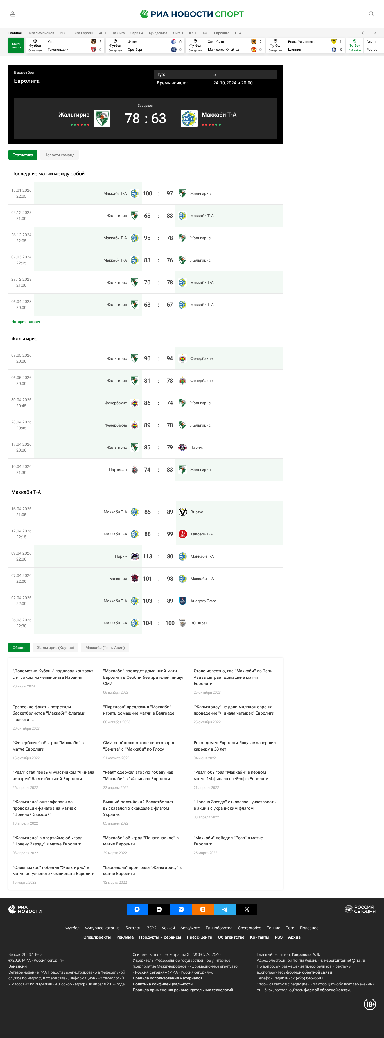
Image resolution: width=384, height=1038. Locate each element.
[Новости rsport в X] (246, 909)
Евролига (221, 33)
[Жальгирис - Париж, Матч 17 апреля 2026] (75, 125)
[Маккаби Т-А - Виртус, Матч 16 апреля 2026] (203, 125)
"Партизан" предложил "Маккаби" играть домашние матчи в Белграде (138, 710)
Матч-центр (16, 45)
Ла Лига (118, 33)
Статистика (23, 155)
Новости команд (59, 155)
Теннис (273, 927)
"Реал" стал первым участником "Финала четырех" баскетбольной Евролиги (53, 775)
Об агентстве (231, 937)
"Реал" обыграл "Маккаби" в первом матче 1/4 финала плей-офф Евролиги (231, 775)
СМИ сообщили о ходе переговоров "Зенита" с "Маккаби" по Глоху (139, 746)
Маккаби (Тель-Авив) (105, 647)
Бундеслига (158, 33)
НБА (238, 33)
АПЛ (102, 33)
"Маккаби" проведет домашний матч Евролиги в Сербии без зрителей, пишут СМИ (143, 677)
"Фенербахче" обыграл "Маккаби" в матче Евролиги (48, 746)
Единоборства (219, 927)
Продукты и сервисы (160, 937)
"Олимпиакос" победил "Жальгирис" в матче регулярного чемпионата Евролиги (54, 870)
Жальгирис (74, 114)
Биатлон (133, 927)
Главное (15, 33)
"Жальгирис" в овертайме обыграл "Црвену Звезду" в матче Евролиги (47, 841)
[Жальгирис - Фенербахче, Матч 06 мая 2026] (85, 125)
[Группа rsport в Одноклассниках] (203, 909)
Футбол (72, 927)
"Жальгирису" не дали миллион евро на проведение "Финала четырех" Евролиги (234, 710)
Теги (290, 927)
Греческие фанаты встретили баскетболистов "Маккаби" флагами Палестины (49, 713)
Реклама (125, 937)
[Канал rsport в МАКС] (137, 909)
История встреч (25, 321)
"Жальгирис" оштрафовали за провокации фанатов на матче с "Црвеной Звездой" (44, 808)
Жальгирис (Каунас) (55, 647)
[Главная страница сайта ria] (173, 14)
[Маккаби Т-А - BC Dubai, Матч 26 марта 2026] (220, 125)
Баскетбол (24, 72)
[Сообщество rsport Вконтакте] (181, 909)
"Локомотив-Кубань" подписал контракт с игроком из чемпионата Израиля (53, 674)
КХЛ (192, 33)
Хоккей (168, 927)
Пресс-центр (199, 937)
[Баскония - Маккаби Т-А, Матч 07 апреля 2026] (213, 125)
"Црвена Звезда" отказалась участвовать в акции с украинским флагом (235, 805)
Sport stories (249, 927)
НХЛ (205, 33)
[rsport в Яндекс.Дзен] (159, 909)
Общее (19, 647)
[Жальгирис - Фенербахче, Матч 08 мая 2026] (88, 125)
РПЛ (63, 33)
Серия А (136, 33)
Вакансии (17, 966)
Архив (294, 937)
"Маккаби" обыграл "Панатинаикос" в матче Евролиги (141, 841)
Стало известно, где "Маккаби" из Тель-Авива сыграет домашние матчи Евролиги (234, 677)
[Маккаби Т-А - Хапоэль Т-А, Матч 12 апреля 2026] (206, 125)
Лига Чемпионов (40, 33)
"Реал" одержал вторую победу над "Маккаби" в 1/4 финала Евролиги (138, 775)
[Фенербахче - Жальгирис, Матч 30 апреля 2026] (82, 125)
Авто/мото (190, 927)
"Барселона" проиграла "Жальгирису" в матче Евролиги (142, 870)
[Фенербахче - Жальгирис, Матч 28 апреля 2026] (78, 125)
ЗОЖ (151, 927)
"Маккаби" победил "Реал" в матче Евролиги (228, 841)
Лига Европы (82, 33)
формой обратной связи (309, 972)
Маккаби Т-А (219, 114)
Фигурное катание (102, 927)
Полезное (309, 927)
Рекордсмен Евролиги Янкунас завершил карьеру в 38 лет (235, 746)
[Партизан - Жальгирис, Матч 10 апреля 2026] (72, 125)
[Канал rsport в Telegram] (225, 909)
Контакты (259, 937)
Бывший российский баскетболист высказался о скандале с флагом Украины (138, 808)
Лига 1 (178, 33)
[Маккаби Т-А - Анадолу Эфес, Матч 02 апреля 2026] (216, 125)
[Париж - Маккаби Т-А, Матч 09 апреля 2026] (210, 125)
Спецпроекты (97, 937)
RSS (279, 937)
